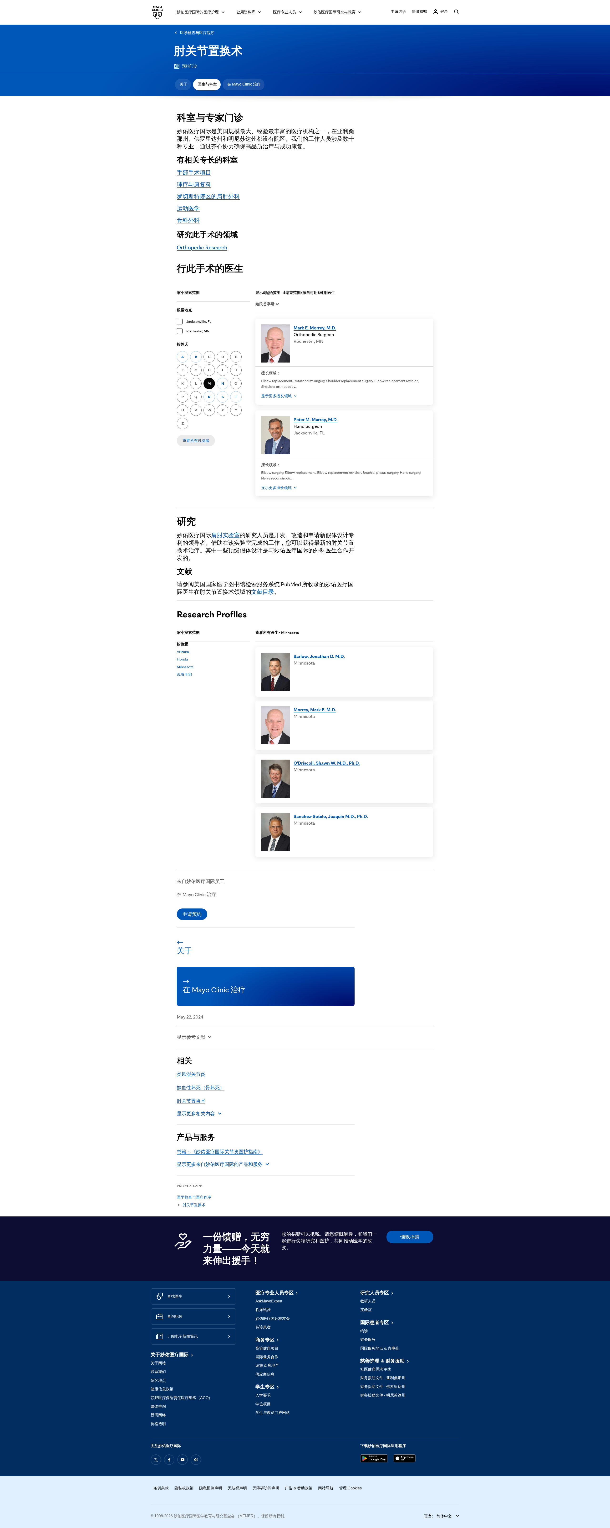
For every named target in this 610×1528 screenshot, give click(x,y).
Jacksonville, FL (198, 321)
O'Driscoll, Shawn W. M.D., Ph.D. (327, 763)
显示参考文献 (191, 1037)
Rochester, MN (197, 331)
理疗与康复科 (194, 184)
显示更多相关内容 (196, 1113)
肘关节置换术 (208, 51)
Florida (182, 659)
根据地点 (184, 310)
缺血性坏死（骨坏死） (200, 1087)
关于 (183, 84)
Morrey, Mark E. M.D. (315, 709)
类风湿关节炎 (191, 1074)
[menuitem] (183, 84)
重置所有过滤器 (196, 440)
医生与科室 (207, 84)
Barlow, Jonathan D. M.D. (319, 656)
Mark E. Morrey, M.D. (315, 328)
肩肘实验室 (225, 535)
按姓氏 (182, 344)
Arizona (183, 651)
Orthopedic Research (202, 247)
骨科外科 (188, 220)
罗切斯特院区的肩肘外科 (208, 196)
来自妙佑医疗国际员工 (200, 881)
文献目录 (262, 591)
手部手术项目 (194, 172)
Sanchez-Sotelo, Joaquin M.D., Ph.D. (331, 816)
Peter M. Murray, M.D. (316, 419)
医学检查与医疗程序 (197, 33)
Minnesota (185, 667)
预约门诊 (189, 66)
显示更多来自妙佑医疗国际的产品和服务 (220, 1164)
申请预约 (192, 914)
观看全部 (184, 674)
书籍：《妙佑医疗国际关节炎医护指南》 (220, 1152)
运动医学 (188, 208)
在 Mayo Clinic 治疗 (244, 84)
